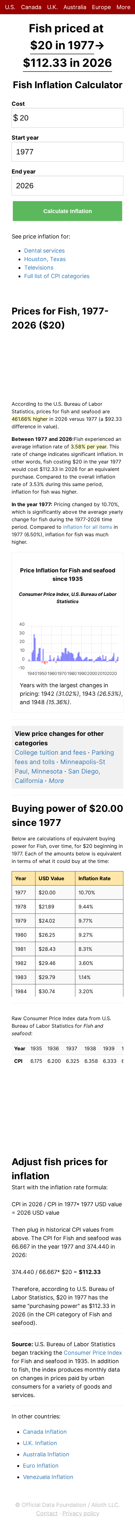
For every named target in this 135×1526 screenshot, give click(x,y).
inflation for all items (87, 527)
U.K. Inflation (40, 1443)
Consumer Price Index (93, 1352)
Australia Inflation (46, 1454)
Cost (18, 103)
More (123, 7)
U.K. (52, 7)
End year (23, 171)
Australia (74, 7)
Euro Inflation (41, 1465)
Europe (101, 7)
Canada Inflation (45, 1431)
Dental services (44, 250)
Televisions (38, 267)
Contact (47, 1513)
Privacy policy (80, 1513)
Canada (31, 7)
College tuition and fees (50, 752)
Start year (25, 137)
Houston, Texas (45, 259)
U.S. (10, 7)
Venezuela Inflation (48, 1477)
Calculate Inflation (67, 211)
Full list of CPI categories (56, 276)
